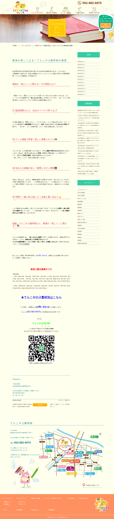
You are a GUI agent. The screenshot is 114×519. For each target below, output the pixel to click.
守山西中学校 (36, 285)
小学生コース (22, 502)
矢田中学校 (63, 285)
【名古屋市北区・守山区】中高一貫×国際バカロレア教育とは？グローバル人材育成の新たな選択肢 (88, 125)
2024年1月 (80, 82)
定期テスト (35, 510)
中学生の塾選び (81, 195)
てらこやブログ (26, 45)
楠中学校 (56, 285)
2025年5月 (80, 64)
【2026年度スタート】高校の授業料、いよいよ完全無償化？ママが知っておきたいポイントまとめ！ (88, 158)
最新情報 (79, 234)
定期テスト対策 (81, 219)
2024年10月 (80, 70)
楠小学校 (63, 278)
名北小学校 (35, 278)
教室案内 (6, 504)
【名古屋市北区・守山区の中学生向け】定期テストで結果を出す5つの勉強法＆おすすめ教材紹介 (88, 166)
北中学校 (50, 285)
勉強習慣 (79, 204)
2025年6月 (80, 61)
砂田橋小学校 (26, 281)
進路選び (79, 240)
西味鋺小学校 (56, 278)
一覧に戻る (40, 405)
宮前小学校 (28, 276)
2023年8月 (80, 94)
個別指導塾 (80, 201)
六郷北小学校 (35, 276)
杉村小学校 (42, 278)
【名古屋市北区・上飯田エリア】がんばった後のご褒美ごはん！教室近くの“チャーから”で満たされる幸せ (88, 140)
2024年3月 (80, 79)
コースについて (22, 498)
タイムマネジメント (82, 189)
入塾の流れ (71, 498)
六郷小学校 (43, 276)
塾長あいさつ (7, 502)
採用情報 (79, 231)
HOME (14, 45)
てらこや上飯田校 (24, 244)
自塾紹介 (79, 237)
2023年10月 (80, 88)
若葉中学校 (44, 285)
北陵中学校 (29, 285)
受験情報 (79, 207)
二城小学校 (28, 278)
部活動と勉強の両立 (82, 243)
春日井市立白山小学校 (37, 281)
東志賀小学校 (63, 276)
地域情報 (79, 210)
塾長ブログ (39, 45)
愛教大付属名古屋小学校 (50, 281)
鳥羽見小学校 (20, 278)
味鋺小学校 (49, 278)
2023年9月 (80, 91)
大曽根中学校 (21, 285)
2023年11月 (80, 85)
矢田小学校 (19, 281)
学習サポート (80, 216)
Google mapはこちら (92, 485)
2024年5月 (80, 76)
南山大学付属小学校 (63, 281)
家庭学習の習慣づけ (82, 222)
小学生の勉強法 (81, 228)
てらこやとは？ (7, 498)
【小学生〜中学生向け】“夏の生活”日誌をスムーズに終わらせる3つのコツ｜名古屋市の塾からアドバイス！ (88, 118)
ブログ (4, 510)
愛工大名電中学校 (40, 288)
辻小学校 (49, 276)
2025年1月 (80, 67)
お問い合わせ (42, 255)
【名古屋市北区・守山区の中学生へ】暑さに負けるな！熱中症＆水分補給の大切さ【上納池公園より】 (88, 133)
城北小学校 (56, 276)
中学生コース (22, 504)
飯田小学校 (21, 276)
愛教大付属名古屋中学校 (28, 288)
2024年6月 (80, 73)
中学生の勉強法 (81, 192)
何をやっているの (81, 198)
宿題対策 (79, 225)
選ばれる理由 (35, 498)
